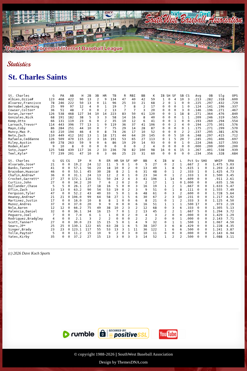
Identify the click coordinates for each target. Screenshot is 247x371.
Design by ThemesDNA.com (123, 362)
